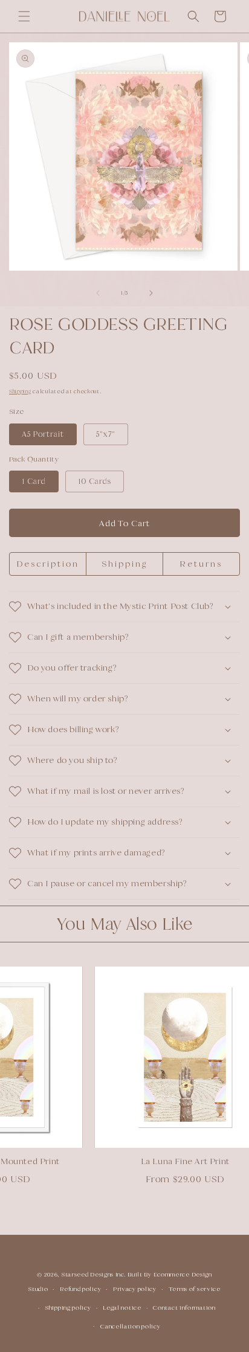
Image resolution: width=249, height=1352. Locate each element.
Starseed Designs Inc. (94, 1274)
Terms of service (195, 1289)
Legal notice (122, 1308)
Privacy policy (135, 1289)
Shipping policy (68, 1308)
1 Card (34, 481)
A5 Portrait (43, 434)
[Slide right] (151, 293)
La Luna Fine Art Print (176, 1161)
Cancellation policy (130, 1326)
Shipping (20, 391)
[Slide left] (98, 293)
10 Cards (94, 481)
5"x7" (105, 434)
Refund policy (80, 1289)
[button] (24, 16)
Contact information (184, 1308)
